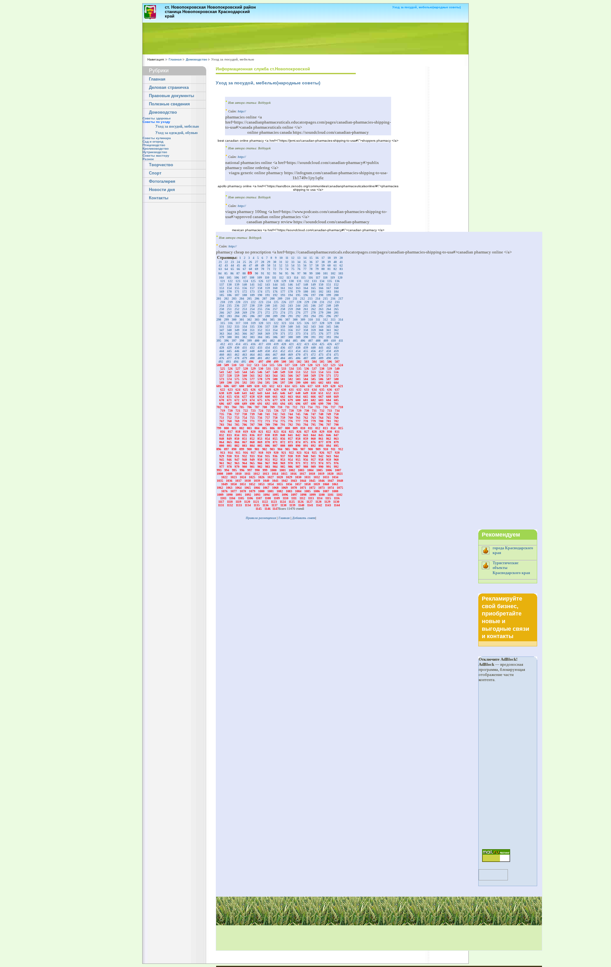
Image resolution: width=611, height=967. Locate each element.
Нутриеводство (155, 152)
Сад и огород (153, 141)
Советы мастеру (156, 155)
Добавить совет (303, 518)
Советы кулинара (157, 138)
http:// (242, 111)
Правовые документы (171, 96)
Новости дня (162, 190)
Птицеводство (154, 145)
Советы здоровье (157, 118)
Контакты (158, 198)
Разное (148, 159)
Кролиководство (156, 148)
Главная (175, 59)
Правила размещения (261, 518)
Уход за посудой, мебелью (177, 126)
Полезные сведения (169, 104)
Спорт (155, 173)
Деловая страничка (169, 87)
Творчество (161, 165)
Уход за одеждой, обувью (176, 133)
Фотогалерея (162, 181)
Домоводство (196, 59)
